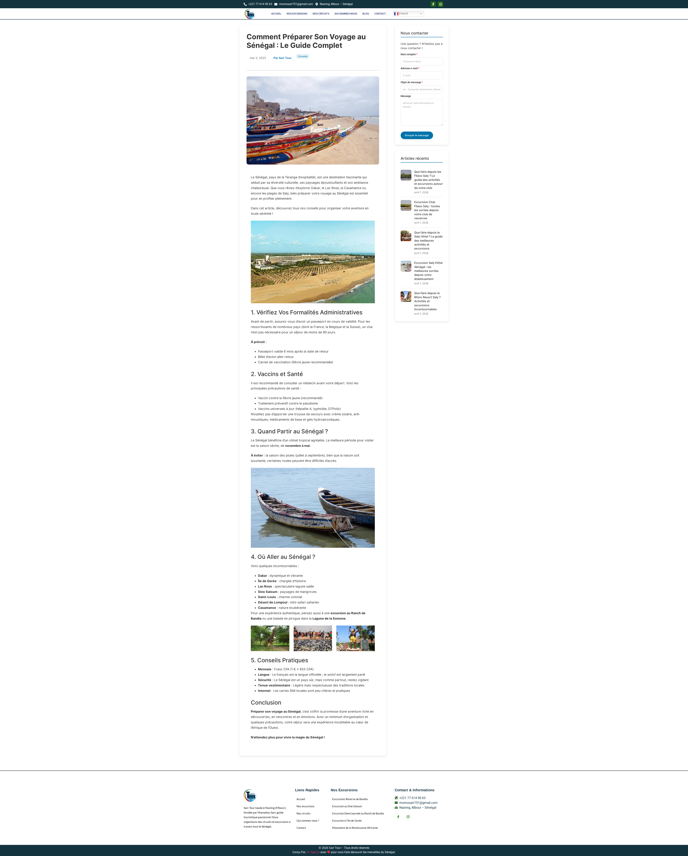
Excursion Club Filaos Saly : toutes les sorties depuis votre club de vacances (427, 210)
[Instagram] (408, 817)
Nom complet (409, 54)
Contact (380, 13)
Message (406, 96)
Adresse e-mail (410, 68)
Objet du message (412, 82)
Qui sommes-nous (346, 13)
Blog (365, 13)
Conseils (302, 56)
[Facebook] (433, 4)
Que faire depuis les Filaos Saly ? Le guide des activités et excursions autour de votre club (428, 180)
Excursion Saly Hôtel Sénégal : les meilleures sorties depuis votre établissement (428, 271)
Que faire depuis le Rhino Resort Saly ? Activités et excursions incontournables (427, 301)
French (403, 13)
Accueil (276, 13)
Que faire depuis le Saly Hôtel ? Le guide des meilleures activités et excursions (428, 240)
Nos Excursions (297, 13)
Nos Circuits (321, 13)
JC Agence (313, 852)
